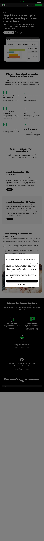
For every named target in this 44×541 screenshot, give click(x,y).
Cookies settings (21, 284)
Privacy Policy (17, 270)
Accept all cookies (22, 281)
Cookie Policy (9, 270)
